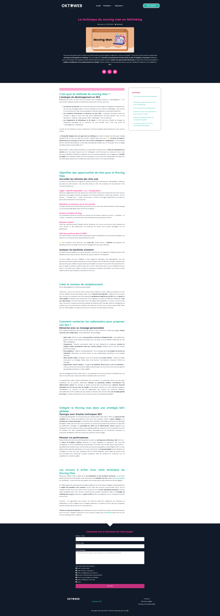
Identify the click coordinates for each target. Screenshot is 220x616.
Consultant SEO (97, 601)
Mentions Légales (146, 601)
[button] (151, 5)
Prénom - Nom (80, 536)
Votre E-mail (80, 543)
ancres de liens (120, 478)
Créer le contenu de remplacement (144, 108)
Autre (79, 582)
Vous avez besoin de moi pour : (85, 566)
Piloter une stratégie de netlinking (87, 577)
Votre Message (81, 550)
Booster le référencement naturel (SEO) (89, 575)
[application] (111, 6)
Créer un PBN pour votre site (86, 580)
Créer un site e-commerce (85, 571)
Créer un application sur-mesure (87, 573)
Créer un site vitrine (83, 568)
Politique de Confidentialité (146, 604)
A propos (147, 599)
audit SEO (109, 512)
